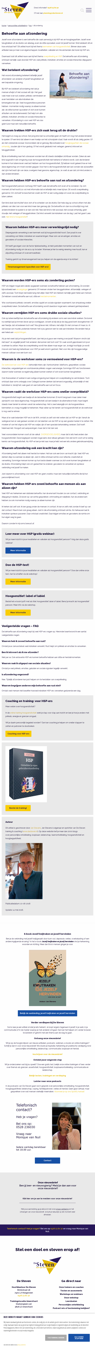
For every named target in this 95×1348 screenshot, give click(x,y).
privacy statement (21, 1345)
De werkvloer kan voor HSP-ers (15, 365)
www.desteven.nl (30, 831)
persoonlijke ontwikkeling (17, 26)
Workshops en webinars (71, 1294)
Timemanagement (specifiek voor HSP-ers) (28, 267)
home (4, 26)
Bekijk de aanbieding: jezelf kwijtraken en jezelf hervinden (47, 1013)
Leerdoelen (71, 1301)
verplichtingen (20, 332)
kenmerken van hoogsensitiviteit (56, 46)
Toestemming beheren (56, 1338)
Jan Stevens (36, 828)
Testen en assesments (71, 1291)
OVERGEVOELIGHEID (50, 434)
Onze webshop (71, 1298)
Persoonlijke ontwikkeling (71, 1305)
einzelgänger (21, 289)
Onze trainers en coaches (71, 1287)
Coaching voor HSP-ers (18, 734)
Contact (47, 1160)
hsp (30, 26)
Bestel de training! (18, 808)
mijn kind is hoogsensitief (16, 217)
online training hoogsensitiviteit (23, 713)
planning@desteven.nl (53, 13)
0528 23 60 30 (53, 8)
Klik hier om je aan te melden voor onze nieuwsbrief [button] (47, 1198)
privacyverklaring (62, 1209)
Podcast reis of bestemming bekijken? (71, 1308)
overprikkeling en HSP (52, 56)
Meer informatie (18, 550)
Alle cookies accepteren (79, 1338)
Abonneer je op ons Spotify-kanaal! (69, 1091)
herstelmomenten (48, 296)
